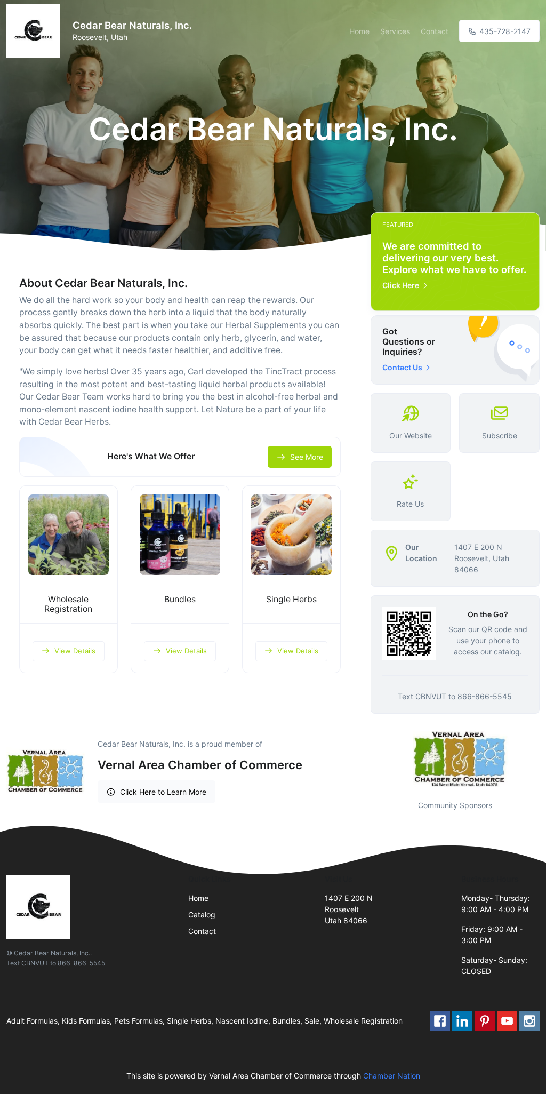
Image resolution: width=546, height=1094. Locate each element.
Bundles (180, 599)
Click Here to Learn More (163, 791)
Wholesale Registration (68, 604)
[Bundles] (180, 534)
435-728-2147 (504, 31)
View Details (74, 650)
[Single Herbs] (291, 534)
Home (359, 31)
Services (395, 31)
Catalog (201, 914)
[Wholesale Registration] (68, 534)
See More (306, 456)
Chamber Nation (391, 1075)
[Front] (35, 31)
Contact (434, 31)
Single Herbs (291, 599)
